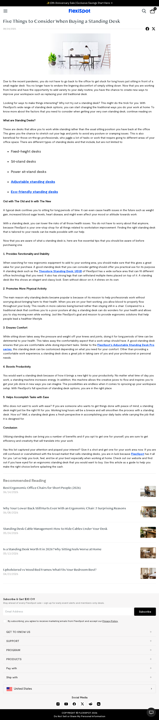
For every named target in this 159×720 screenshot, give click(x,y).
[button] (79, 631)
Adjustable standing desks (33, 182)
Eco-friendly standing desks (34, 192)
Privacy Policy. (110, 621)
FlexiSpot (137, 453)
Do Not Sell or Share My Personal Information (79, 716)
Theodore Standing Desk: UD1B (60, 271)
